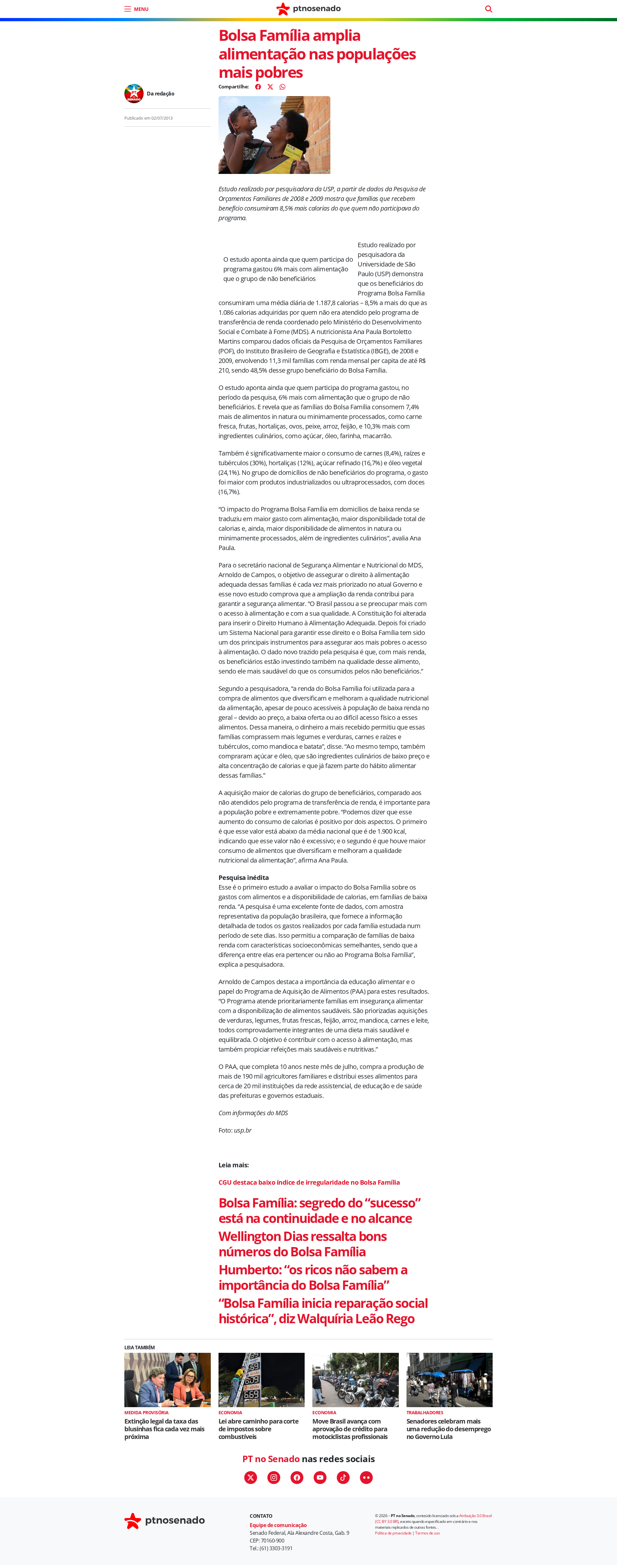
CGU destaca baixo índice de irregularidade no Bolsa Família (309, 1182)
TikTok (343, 1477)
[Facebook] (258, 87)
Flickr (366, 1477)
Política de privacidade (393, 1533)
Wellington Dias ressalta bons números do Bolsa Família (303, 1243)
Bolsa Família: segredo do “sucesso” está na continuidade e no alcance (319, 1210)
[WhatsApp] (282, 87)
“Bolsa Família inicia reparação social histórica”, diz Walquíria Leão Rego (323, 1310)
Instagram (273, 1477)
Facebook (297, 1477)
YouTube (320, 1477)
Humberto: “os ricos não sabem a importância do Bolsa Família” (313, 1277)
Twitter (250, 1477)
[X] (270, 87)
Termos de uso (427, 1533)
